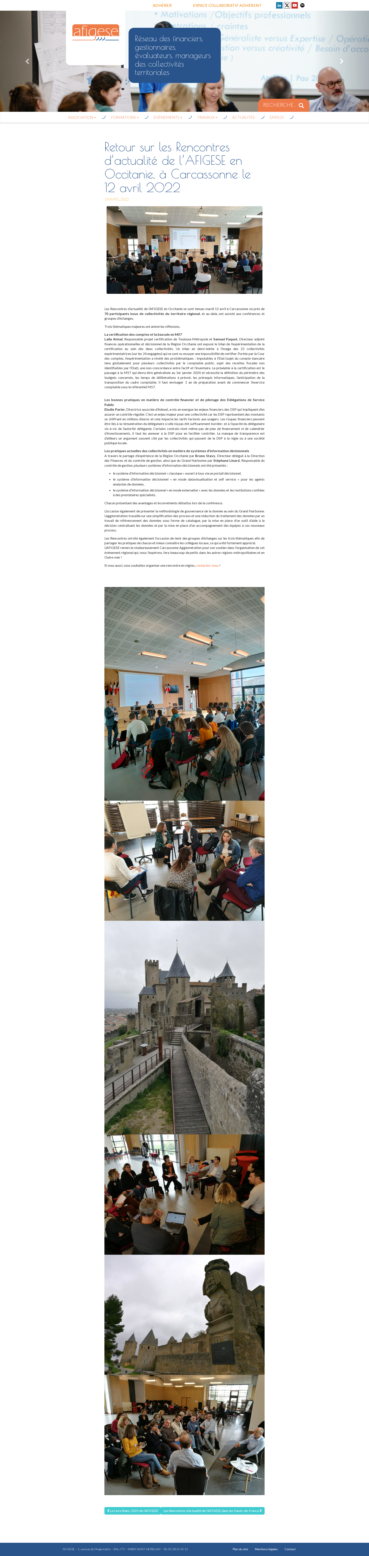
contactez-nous (207, 565)
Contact (290, 1549)
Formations (123, 117)
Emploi (277, 117)
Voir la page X (287, 5)
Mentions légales (266, 1549)
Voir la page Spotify (302, 5)
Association (81, 117)
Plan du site (240, 1549)
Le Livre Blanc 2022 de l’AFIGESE (133, 1511)
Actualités (243, 117)
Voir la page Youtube (294, 5)
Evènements (167, 117)
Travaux (206, 117)
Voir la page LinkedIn (279, 5)
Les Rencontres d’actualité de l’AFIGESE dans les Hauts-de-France (211, 1511)
